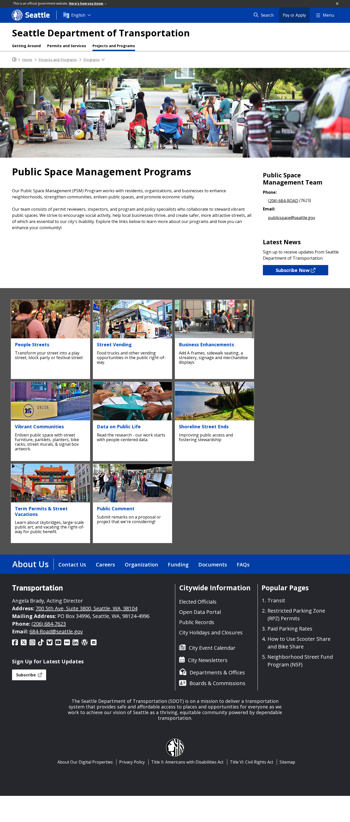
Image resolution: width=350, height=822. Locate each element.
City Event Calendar (212, 647)
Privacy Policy (132, 762)
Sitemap (287, 762)
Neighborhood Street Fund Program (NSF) (300, 660)
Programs (91, 59)
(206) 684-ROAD (283, 200)
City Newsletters (208, 660)
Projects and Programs (113, 45)
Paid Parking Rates (289, 628)
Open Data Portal (200, 611)
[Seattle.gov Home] (14, 59)
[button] (337, 4)
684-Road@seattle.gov (56, 631)
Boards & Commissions (217, 683)
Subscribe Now (293, 270)
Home (27, 59)
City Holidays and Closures (211, 632)
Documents (212, 564)
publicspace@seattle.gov (291, 217)
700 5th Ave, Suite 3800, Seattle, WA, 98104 (86, 608)
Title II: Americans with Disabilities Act (187, 762)
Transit (276, 600)
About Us (30, 564)
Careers (105, 564)
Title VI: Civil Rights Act (251, 762)
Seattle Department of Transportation (101, 33)
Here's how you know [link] (86, 3)
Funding (178, 564)
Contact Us (72, 564)
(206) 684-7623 (49, 623)
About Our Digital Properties (85, 762)
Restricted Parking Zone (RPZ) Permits (296, 614)
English (78, 15)
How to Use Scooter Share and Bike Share (299, 642)
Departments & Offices (217, 672)
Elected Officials (198, 601)
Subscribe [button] (26, 675)
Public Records (196, 622)
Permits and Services (66, 45)
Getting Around (26, 45)
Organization (141, 564)
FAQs (243, 564)
